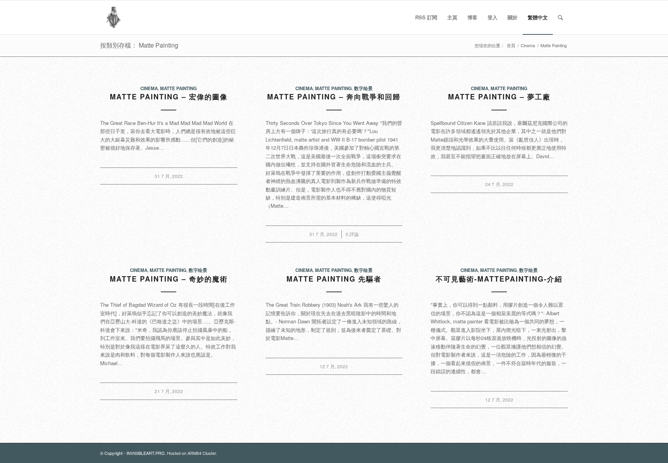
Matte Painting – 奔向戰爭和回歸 (333, 97)
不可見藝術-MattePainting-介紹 (499, 279)
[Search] (560, 17)
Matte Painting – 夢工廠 (499, 97)
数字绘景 (363, 88)
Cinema (149, 88)
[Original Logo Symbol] (113, 17)
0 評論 (352, 234)
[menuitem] (426, 17)
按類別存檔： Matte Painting (139, 45)
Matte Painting (178, 88)
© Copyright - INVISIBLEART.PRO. (133, 453)
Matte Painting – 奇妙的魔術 (169, 279)
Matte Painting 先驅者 (334, 279)
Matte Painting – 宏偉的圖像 (169, 97)
